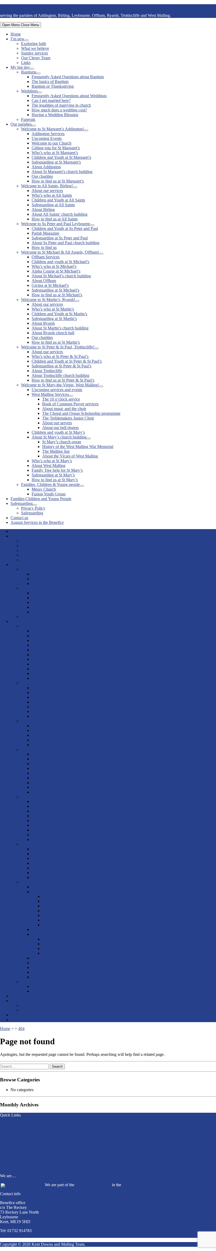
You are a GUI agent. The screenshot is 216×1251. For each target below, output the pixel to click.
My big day (20, 67)
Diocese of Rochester (93, 1185)
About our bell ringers (60, 427)
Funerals (28, 119)
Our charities (42, 176)
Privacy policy (12, 1138)
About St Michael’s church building (61, 276)
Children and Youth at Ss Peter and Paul (65, 228)
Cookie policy (11, 1133)
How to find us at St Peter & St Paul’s (63, 380)
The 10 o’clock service (61, 399)
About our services (47, 190)
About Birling (43, 209)
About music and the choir (64, 408)
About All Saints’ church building (59, 214)
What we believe (35, 48)
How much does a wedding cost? (59, 110)
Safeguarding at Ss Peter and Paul (60, 238)
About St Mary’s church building (59, 437)
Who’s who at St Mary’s (52, 461)
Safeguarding (22, 503)
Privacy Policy (33, 508)
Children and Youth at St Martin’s (59, 314)
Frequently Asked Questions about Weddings (69, 95)
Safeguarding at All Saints (53, 205)
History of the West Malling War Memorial (77, 446)
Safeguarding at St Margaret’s (56, 162)
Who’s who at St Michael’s (54, 266)
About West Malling (48, 465)
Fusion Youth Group (49, 494)
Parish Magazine (45, 233)
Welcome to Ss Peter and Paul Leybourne (55, 223)
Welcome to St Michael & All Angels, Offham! (60, 252)
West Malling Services (50, 394)
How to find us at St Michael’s (57, 295)
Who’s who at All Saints (52, 195)
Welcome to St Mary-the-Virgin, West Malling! (60, 385)
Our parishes (21, 124)
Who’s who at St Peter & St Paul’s (60, 356)
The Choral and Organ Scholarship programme (81, 413)
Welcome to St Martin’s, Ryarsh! (48, 299)
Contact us (19, 517)
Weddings (29, 91)
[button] (108, 1159)
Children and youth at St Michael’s (60, 261)
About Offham (44, 280)
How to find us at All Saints (55, 219)
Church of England (138, 1185)
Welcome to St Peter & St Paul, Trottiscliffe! (57, 347)
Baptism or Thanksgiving (53, 86)
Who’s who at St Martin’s (53, 309)
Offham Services (46, 257)
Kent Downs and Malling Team (26, 6)
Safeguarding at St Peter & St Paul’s (61, 366)
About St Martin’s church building (60, 328)
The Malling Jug (56, 451)
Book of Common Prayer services (70, 404)
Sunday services (34, 53)
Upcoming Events (47, 138)
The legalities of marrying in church (61, 105)
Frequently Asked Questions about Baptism (68, 77)
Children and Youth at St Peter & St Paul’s (67, 361)
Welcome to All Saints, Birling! (47, 186)
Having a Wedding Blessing (55, 114)
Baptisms (28, 72)
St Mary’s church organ (61, 442)
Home (16, 34)
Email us (7, 1235)
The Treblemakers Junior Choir (68, 418)
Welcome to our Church (51, 143)
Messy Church (44, 489)
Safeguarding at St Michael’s (55, 290)
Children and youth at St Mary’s (58, 432)
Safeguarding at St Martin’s (54, 318)
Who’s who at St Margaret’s (55, 152)
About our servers (57, 423)
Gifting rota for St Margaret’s (56, 148)
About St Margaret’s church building (62, 171)
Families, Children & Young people (50, 484)
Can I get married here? (51, 100)
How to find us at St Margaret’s (58, 181)
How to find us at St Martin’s (56, 342)
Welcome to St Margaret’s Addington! (52, 129)
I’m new (17, 39)
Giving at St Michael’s (50, 285)
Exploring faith (33, 43)
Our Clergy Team (35, 58)
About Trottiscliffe (47, 370)
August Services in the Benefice (37, 522)
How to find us (44, 247)
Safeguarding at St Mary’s (53, 475)
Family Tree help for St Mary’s (57, 470)
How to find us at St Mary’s (55, 479)
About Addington (46, 167)
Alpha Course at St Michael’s (56, 271)
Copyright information (18, 1128)
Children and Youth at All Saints (58, 200)
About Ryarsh (43, 323)
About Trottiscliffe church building (60, 375)
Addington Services (48, 133)
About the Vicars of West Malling (70, 456)
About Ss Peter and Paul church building (65, 242)
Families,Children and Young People (41, 498)
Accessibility (10, 1143)
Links (26, 62)
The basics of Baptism (50, 81)
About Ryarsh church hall (53, 333)
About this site (12, 1124)
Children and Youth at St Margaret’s (61, 157)
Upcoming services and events (57, 389)
